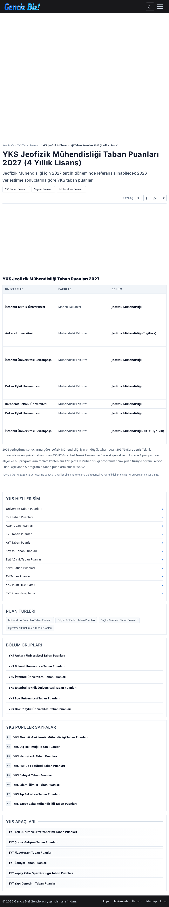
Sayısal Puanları (43, 189)
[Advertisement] (84, 44)
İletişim (137, 901)
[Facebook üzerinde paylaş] (146, 198)
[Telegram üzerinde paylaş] (163, 198)
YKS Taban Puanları (28, 145)
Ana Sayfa (8, 145)
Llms (163, 901)
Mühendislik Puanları (71, 189)
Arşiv (106, 901)
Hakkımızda (121, 901)
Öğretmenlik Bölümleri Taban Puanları (30, 628)
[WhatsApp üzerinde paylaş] (155, 198)
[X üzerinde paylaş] (138, 198)
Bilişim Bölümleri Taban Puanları (76, 620)
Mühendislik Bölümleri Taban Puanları (30, 620)
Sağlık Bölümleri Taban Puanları (119, 620)
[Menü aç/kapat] (160, 6)
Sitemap (151, 901)
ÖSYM (127, 474)
